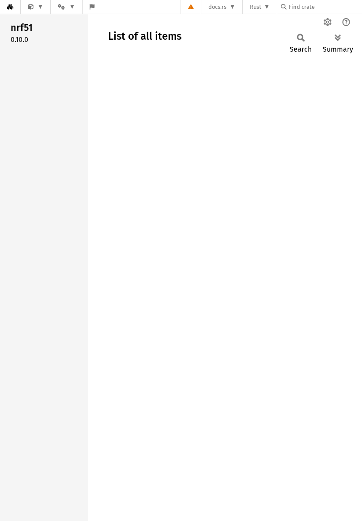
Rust (255, 7)
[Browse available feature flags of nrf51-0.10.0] (92, 7)
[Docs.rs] (10, 7)
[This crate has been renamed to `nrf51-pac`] (35, 7)
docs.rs (217, 7)
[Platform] (66, 7)
